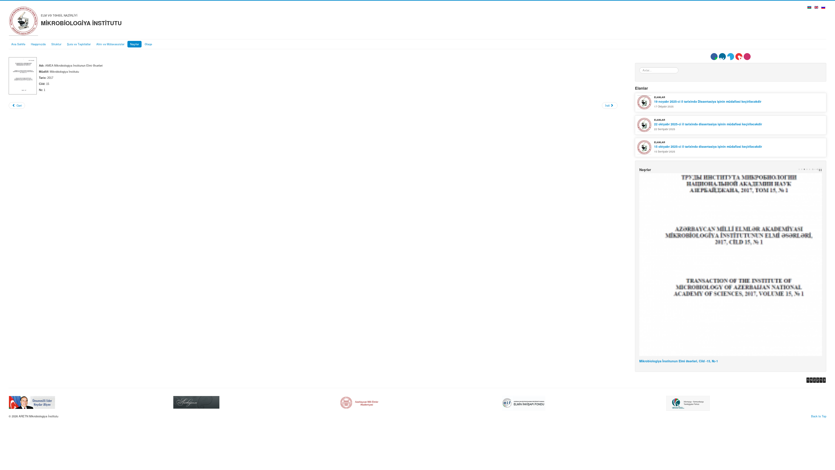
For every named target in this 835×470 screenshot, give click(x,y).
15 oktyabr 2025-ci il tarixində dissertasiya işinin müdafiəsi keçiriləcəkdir (708, 146)
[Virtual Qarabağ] (523, 403)
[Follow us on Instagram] (747, 56)
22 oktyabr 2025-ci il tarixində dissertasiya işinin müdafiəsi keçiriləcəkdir (708, 124)
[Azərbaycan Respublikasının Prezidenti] (689, 402)
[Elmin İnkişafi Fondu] (359, 403)
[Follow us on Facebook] (714, 56)
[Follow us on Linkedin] (722, 56)
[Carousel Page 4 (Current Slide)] (807, 169)
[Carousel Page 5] (809, 169)
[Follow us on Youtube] (738, 56)
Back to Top (818, 416)
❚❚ (820, 169)
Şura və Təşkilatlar (79, 44)
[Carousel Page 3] (804, 169)
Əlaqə (148, 44)
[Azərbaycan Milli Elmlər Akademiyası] (196, 402)
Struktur (56, 44)
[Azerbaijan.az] (32, 402)
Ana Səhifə (18, 44)
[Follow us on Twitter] (730, 56)
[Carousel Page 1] (799, 169)
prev (814, 169)
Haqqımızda (38, 44)
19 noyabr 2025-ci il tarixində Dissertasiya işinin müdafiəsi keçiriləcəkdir (707, 101)
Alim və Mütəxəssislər (110, 44)
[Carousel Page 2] (801, 169)
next (817, 169)
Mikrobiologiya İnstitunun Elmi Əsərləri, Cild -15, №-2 (678, 361)
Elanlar (659, 97)
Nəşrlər (134, 44)
